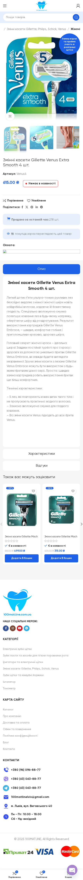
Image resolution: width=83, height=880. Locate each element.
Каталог (8, 709)
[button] (22, 558)
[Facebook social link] (22, 207)
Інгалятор (9, 682)
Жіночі (75, 29)
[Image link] (17, 602)
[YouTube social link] (20, 628)
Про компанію (12, 716)
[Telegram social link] (41, 207)
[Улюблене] (33, 491)
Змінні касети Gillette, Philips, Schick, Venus (36, 29)
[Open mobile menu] (5, 6)
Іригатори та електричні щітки (23, 662)
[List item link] (41, 770)
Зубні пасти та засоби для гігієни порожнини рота (35, 655)
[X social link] (26, 207)
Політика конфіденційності (20, 735)
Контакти (9, 749)
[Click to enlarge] (10, 116)
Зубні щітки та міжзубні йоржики (23, 675)
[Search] (76, 17)
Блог (6, 742)
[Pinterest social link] (31, 207)
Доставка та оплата (16, 722)
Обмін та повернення (17, 729)
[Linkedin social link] (36, 207)
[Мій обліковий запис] (78, 6)
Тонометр (9, 688)
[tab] (41, 269)
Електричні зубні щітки (17, 649)
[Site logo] (41, 5)
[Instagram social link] (13, 628)
